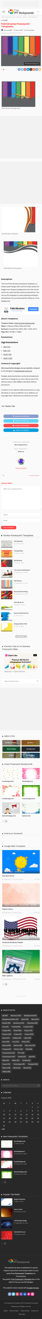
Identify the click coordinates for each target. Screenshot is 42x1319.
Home (6, 1311)
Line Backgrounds (8, 781)
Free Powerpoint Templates (21, 1279)
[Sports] (11, 755)
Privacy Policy (14, 1311)
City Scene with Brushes (22, 570)
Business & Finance (10, 938)
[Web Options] (21, 961)
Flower (28, 1030)
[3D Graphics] (31, 755)
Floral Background (8, 799)
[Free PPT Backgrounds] (19, 1261)
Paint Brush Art (19, 602)
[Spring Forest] (31, 807)
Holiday (17, 1038)
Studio (26, 1060)
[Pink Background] (31, 773)
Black (25, 1019)
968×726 (6, 351)
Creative (28, 1027)
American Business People (12, 942)
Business (19, 1023)
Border (6, 1023)
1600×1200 (7, 358)
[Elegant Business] (6, 1202)
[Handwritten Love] (6, 1235)
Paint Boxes (18, 581)
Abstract (16, 1015)
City (5, 1027)
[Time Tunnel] (6, 1213)
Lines (5, 1042)
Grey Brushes (18, 541)
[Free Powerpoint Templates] (21, 11)
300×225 (6, 347)
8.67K (38, 979)
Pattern (33, 905)
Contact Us (34, 1311)
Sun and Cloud (8, 876)
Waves (6, 1068)
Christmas (32, 1023)
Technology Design (20, 1221)
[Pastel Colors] (21, 895)
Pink (29, 1049)
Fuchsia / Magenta (10, 905)
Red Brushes (18, 560)
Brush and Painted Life (21, 613)
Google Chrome (33, 1288)
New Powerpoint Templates (15, 1136)
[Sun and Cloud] (21, 861)
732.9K (37, 912)
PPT (21, 1053)
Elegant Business (19, 1199)
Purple (22, 1057)
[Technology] (31, 749)
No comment (30, 30)
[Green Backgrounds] (31, 790)
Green (18, 971)
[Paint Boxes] (6, 584)
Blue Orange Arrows (21, 445)
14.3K (38, 946)
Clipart (6, 671)
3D (5, 1015)
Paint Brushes (17, 308)
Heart (6, 1038)
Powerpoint (8, 1053)
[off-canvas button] (3, 11)
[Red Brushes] (6, 563)
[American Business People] (21, 928)
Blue (11, 871)
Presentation (8, 1057)
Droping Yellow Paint (20, 624)
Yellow (6, 1071)
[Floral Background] (11, 790)
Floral (17, 1030)
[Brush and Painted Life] (6, 616)
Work (16, 1068)
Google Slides (19, 871)
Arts (6, 871)
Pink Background (27, 781)
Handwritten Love (19, 1232)
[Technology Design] (6, 1224)
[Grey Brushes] (6, 544)
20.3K (38, 879)
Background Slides (10, 1019)
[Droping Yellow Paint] (6, 627)
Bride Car (21, 452)
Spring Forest (26, 816)
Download (33, 309)
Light (27, 1038)
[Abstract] (31, 742)
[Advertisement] (21, 4)
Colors (5, 20)
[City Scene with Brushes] (6, 573)
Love (15, 1042)
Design (6, 1030)
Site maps (22, 1314)
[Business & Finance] (11, 742)
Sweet (6, 1064)
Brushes (8, 406)
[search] (38, 12)
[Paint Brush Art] (6, 605)
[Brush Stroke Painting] (6, 595)
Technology (19, 1064)
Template (33, 1064)
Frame (18, 1034)
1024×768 (7, 354)
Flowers (6, 1034)
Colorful (16, 1027)
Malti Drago (7, 879)
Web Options (7, 976)
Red (32, 1057)
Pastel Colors (7, 909)
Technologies (27, 971)
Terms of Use (24, 1311)
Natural (6, 1045)
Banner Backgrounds (9, 816)
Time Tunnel (18, 1209)
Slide (5, 1060)
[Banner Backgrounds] (11, 807)
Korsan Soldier (8, 30)
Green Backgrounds (28, 799)
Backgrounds (30, 1015)
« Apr (3, 1129)
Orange (6, 1049)
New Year (30, 1045)
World (27, 1068)
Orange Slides (18, 551)
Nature (18, 1045)
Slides (15, 1060)
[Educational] (11, 749)
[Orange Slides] (6, 553)
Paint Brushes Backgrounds (24, 323)
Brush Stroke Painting (21, 592)
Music (25, 1042)
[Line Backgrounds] (11, 773)
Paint (13, 406)
